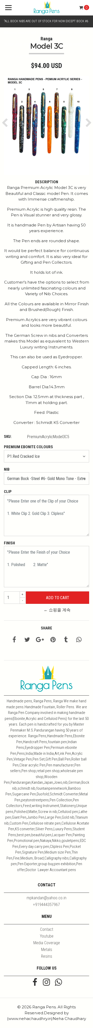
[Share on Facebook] (14, 640)
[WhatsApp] (58, 982)
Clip (8, 491)
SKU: (8, 436)
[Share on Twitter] (27, 640)
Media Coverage (46, 942)
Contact (46, 929)
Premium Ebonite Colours (28, 447)
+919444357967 (46, 904)
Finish (9, 543)
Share (46, 628)
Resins (46, 956)
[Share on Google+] (40, 640)
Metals (46, 949)
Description (46, 182)
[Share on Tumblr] (66, 640)
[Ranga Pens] (46, 8)
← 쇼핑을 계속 (57, 609)
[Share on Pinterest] (53, 640)
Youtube (46, 936)
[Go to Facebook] (34, 982)
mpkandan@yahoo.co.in (46, 897)
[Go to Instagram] (46, 982)
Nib (7, 469)
